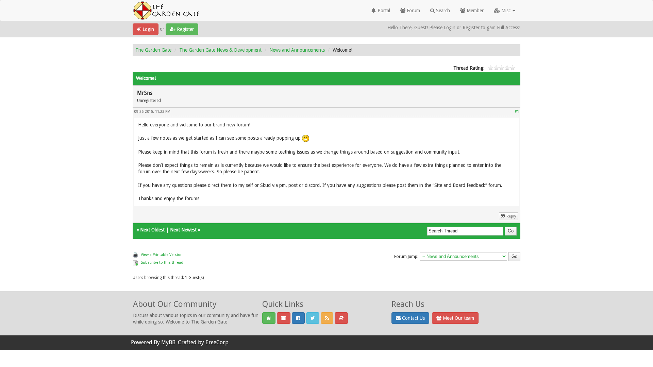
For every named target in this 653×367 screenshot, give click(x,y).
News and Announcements (297, 50)
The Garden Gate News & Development (220, 50)
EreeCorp (217, 342)
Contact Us (413, 318)
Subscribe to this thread (162, 262)
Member (474, 10)
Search (442, 10)
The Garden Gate (153, 50)
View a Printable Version (162, 254)
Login (147, 29)
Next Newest (183, 229)
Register (184, 29)
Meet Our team (457, 318)
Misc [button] (506, 10)
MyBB (168, 342)
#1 (517, 111)
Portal (383, 10)
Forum (412, 10)
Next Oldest (152, 229)
